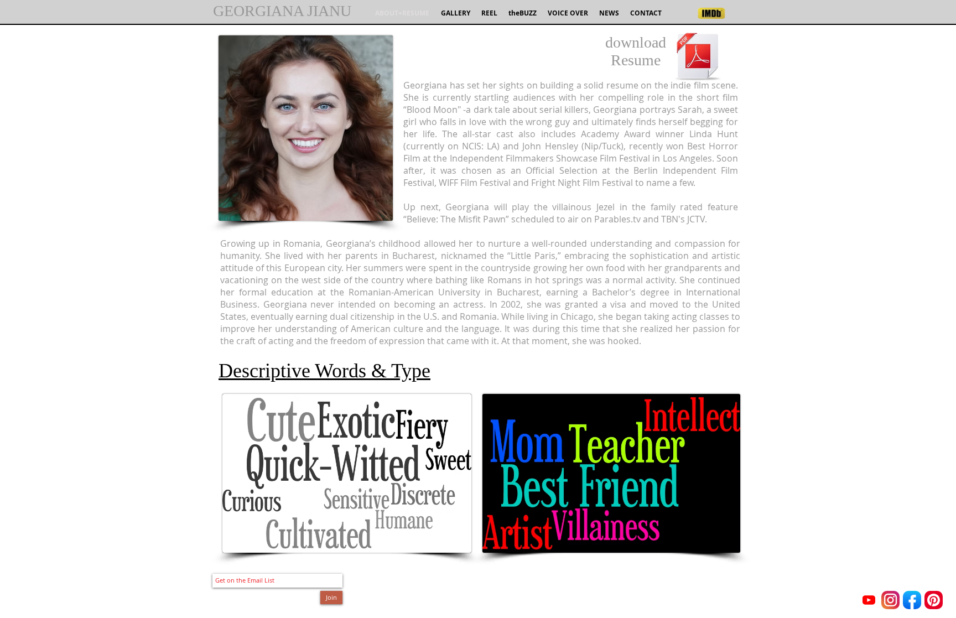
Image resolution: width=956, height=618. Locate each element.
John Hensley (550, 146)
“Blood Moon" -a (437, 109)
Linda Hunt (713, 134)
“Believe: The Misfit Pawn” (456, 219)
